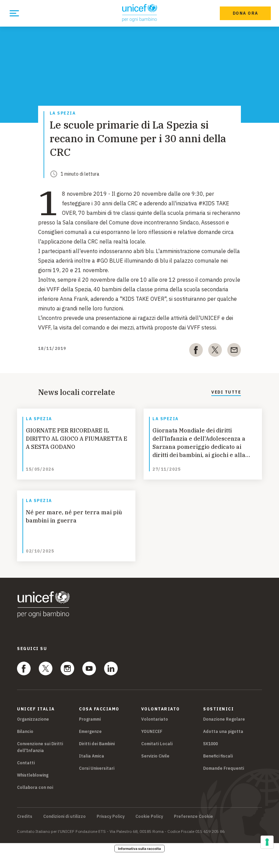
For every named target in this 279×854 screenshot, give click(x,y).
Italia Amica (91, 756)
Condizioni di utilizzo (64, 816)
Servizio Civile (155, 756)
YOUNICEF (151, 731)
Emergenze (90, 731)
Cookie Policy (149, 816)
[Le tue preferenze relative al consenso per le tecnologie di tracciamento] (267, 842)
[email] (234, 351)
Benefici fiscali (218, 756)
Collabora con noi (35, 787)
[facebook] (196, 351)
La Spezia (63, 113)
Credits (24, 816)
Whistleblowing (32, 775)
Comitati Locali (157, 743)
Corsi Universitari (96, 768)
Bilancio (25, 731)
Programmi (90, 719)
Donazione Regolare (224, 719)
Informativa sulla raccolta (139, 848)
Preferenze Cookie (193, 816)
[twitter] (215, 351)
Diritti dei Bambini (97, 743)
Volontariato (154, 719)
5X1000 (210, 743)
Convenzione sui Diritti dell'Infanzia (40, 747)
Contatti (26, 762)
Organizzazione (33, 719)
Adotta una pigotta (223, 731)
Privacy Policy (111, 816)
